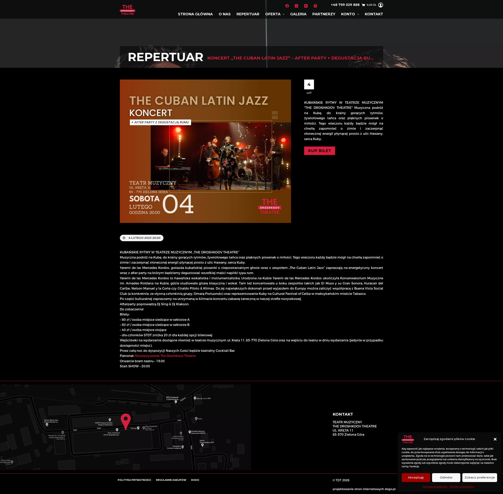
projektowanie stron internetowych (358, 489)
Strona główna (195, 14)
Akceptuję (416, 477)
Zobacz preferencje (479, 477)
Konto (348, 14)
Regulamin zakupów (171, 479)
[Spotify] (315, 6)
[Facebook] (287, 6)
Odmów (446, 477)
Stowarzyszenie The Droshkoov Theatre (165, 356)
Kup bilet (319, 150)
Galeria (298, 14)
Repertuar (248, 14)
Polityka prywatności (435, 486)
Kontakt (374, 14)
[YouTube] (306, 6)
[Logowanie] (380, 5)
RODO (195, 479)
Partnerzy (323, 14)
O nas (225, 14)
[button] (495, 439)
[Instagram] (296, 6)
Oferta (273, 14)
